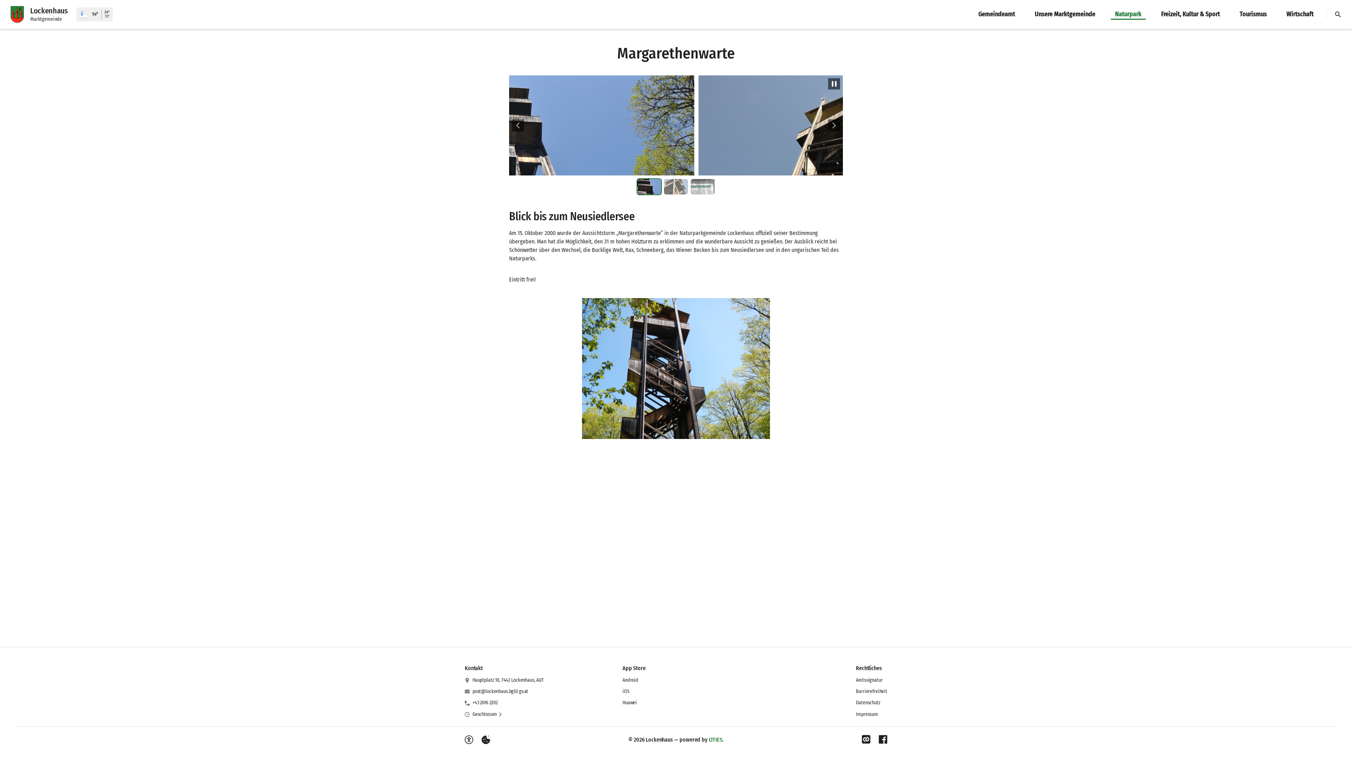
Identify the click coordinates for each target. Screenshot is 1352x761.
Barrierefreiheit (871, 691)
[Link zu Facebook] (883, 739)
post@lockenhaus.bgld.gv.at (500, 691)
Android (630, 680)
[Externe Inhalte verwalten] (486, 740)
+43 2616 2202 (485, 703)
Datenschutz (868, 703)
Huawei (629, 703)
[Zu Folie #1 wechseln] (649, 186)
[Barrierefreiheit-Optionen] (469, 740)
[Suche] (1338, 14)
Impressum (867, 714)
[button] (487, 714)
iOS (626, 691)
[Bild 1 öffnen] (676, 368)
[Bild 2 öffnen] (676, 125)
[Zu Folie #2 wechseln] (676, 186)
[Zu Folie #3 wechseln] (702, 186)
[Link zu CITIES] (866, 739)
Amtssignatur (869, 680)
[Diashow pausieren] (834, 83)
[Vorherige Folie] (518, 125)
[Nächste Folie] (834, 125)
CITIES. (716, 739)
